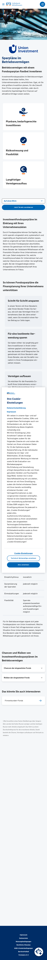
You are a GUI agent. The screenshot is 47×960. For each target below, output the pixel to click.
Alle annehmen (23, 565)
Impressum (23, 935)
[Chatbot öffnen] (38, 952)
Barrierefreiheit (23, 952)
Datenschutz (23, 938)
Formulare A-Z (24, 955)
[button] (23, 668)
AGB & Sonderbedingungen (23, 948)
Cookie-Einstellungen (23, 553)
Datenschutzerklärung (16, 408)
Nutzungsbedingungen (23, 942)
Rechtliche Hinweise (23, 945)
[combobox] (23, 200)
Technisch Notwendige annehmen (23, 558)
